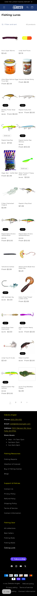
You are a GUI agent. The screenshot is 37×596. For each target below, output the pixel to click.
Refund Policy (10, 499)
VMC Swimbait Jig (8, 297)
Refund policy (28, 584)
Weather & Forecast (12, 464)
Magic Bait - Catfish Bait (10, 173)
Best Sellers (9, 533)
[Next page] (27, 402)
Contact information (26, 591)
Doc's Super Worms (8, 50)
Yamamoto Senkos (8, 266)
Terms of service (26, 587)
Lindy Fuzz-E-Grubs (8, 358)
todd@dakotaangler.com (20, 424)
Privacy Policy (9, 494)
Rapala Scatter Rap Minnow (25, 141)
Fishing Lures (9, 548)
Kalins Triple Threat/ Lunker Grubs (25, 297)
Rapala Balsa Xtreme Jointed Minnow (26, 234)
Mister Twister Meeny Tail (26, 328)
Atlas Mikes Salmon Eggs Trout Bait (10, 80)
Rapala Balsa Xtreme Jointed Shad (8, 234)
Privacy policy (11, 587)
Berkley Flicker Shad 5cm (8, 110)
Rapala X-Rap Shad (25, 203)
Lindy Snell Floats (25, 50)
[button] (4, 7)
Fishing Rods (9, 538)
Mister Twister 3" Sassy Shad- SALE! (26, 173)
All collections (9, 528)
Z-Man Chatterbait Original (8, 204)
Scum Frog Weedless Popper (26, 387)
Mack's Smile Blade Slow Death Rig (27, 267)
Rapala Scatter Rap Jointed (8, 387)
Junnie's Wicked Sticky (26, 79)
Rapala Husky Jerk (25, 110)
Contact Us (8, 489)
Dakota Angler (14, 583)
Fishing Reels (9, 543)
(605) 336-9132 (16, 419)
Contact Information (12, 513)
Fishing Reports (10, 459)
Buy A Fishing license (13, 469)
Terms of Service (11, 508)
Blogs (6, 474)
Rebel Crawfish (24, 358)
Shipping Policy (10, 503)
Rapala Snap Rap (7, 140)
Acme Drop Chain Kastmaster (8, 328)
